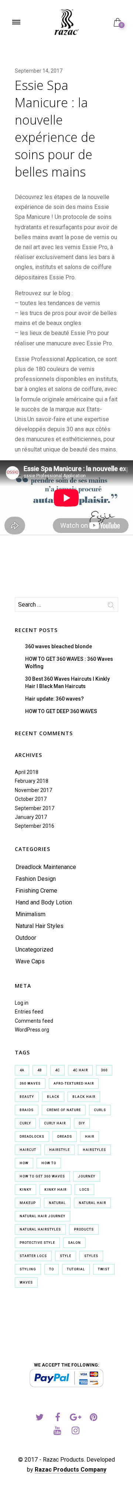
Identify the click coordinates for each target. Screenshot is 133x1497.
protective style (37, 1243)
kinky (25, 1189)
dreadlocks (32, 1136)
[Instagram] (75, 1431)
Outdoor (26, 937)
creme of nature (64, 1110)
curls (100, 1110)
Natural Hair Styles (40, 925)
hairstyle (59, 1150)
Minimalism (30, 914)
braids (27, 1110)
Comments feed (34, 1021)
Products (84, 1229)
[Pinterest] (93, 1418)
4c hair (80, 1070)
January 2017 (31, 817)
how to (48, 1163)
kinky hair (55, 1189)
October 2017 (31, 799)
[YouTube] (57, 1431)
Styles (91, 1256)
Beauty (27, 1097)
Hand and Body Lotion (44, 902)
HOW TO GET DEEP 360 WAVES (61, 711)
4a (22, 1070)
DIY (82, 1123)
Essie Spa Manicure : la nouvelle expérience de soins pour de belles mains (55, 128)
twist (104, 1269)
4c (57, 1070)
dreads (64, 1136)
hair (89, 1136)
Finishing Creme (36, 890)
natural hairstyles (40, 1229)
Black (53, 1097)
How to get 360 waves (42, 1176)
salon (74, 1243)
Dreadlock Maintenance (46, 866)
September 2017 (34, 808)
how (24, 1163)
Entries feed (29, 1012)
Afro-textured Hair (74, 1083)
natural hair (92, 1203)
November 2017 (33, 790)
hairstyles (94, 1150)
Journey (86, 1176)
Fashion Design (36, 878)
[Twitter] (39, 1418)
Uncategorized (34, 949)
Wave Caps (30, 961)
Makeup (28, 1203)
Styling (28, 1269)
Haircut (28, 1150)
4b (39, 1070)
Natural (57, 1203)
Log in (21, 1003)
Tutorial (76, 1269)
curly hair (55, 1123)
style (65, 1256)
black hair (83, 1097)
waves (26, 1282)
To (51, 1269)
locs (84, 1189)
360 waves (30, 1083)
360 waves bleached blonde (58, 646)
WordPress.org (32, 1030)
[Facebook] (57, 1418)
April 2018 (26, 772)
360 (104, 1070)
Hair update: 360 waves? (54, 699)
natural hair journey (42, 1216)
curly (25, 1123)
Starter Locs (33, 1256)
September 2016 (34, 826)
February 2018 (31, 781)
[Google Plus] (75, 1418)
